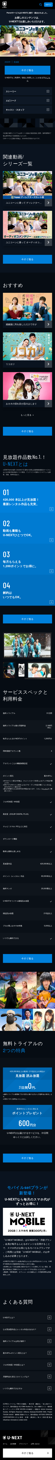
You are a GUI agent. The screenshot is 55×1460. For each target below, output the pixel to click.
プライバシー (23, 1443)
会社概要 (13, 1443)
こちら (45, 789)
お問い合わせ (35, 1443)
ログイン (48, 5)
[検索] (40, 4)
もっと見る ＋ (27, 414)
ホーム (5, 1443)
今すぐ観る (27, 70)
